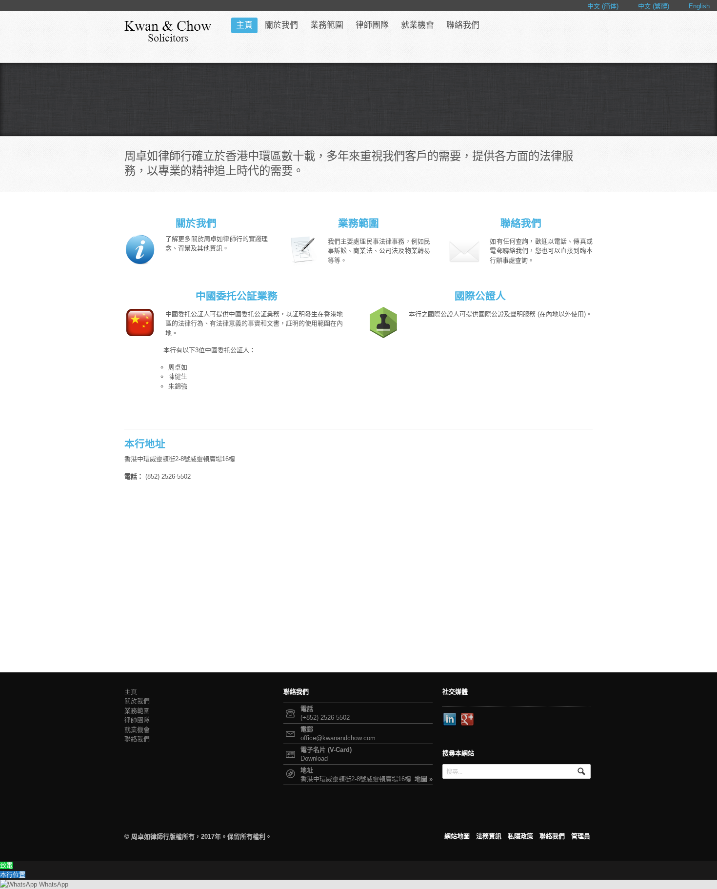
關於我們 (281, 25)
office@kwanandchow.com (338, 738)
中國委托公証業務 (237, 296)
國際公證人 (480, 296)
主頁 (244, 25)
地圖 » (424, 779)
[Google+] (468, 720)
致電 (6, 865)
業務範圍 (326, 25)
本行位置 (12, 874)
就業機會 (417, 25)
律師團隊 (372, 25)
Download (314, 758)
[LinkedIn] (450, 720)
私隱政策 (520, 836)
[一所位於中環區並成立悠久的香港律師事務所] (168, 31)
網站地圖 (457, 836)
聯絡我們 (462, 25)
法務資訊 (488, 836)
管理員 (580, 836)
